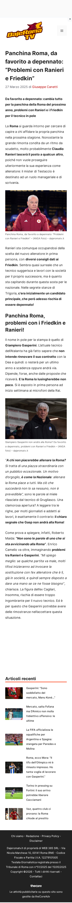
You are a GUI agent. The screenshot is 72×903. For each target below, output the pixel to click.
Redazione (32, 836)
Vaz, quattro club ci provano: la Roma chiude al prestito (38, 813)
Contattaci (36, 876)
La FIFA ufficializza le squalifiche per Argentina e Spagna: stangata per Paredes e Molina (41, 739)
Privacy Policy (50, 836)
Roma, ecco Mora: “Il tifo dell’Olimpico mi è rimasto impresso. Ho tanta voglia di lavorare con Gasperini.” (41, 767)
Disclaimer (36, 840)
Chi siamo (17, 836)
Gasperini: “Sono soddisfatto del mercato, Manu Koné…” (40, 692)
